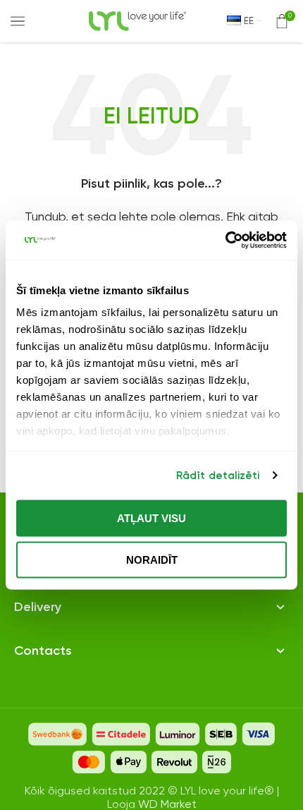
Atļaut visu (151, 518)
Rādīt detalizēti (218, 475)
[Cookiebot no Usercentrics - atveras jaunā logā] (225, 240)
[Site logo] (137, 20)
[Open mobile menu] (18, 21)
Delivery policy (51, 589)
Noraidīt (152, 560)
